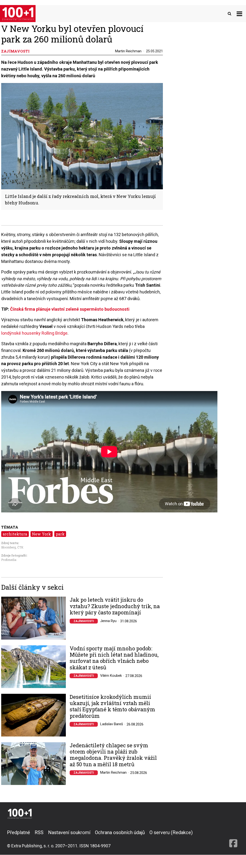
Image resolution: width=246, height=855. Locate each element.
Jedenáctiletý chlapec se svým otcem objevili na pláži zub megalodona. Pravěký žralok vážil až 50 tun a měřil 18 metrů (113, 755)
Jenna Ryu (108, 621)
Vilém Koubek (111, 675)
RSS (39, 832)
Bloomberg (8, 547)
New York (41, 533)
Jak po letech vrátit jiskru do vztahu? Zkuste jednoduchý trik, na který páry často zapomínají (115, 606)
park (60, 533)
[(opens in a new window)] (233, 839)
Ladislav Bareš (111, 724)
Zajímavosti (84, 621)
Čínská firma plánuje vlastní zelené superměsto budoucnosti (69, 309)
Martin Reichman (128, 51)
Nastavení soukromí (69, 832)
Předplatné (18, 832)
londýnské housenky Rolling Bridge (34, 333)
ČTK (20, 547)
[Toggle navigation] (239, 13)
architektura (15, 533)
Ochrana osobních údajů (120, 832)
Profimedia (8, 560)
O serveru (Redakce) (171, 832)
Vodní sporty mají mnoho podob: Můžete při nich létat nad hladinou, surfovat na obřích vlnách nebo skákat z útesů (114, 658)
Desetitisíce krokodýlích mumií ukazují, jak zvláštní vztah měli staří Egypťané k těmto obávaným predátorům (112, 706)
